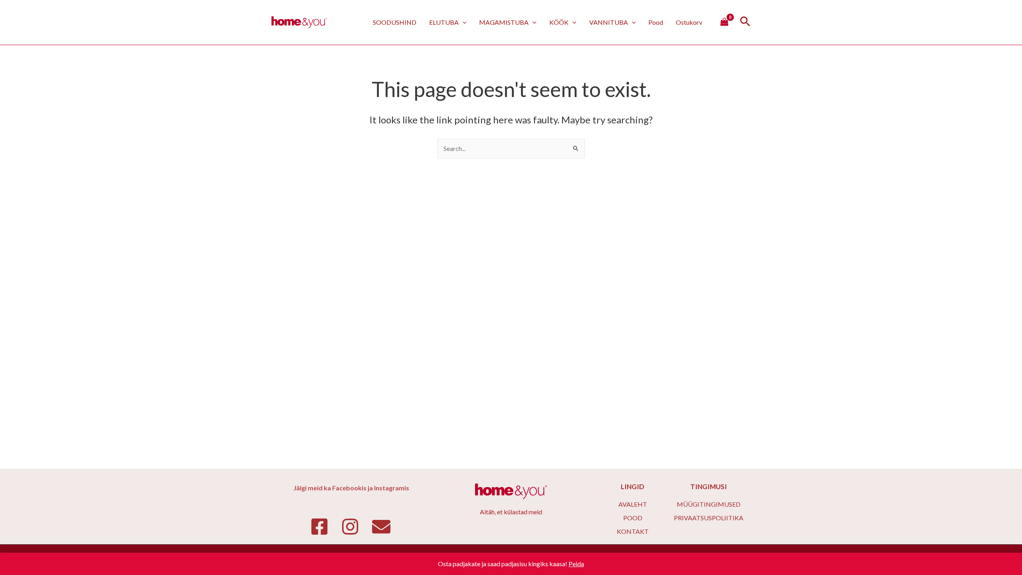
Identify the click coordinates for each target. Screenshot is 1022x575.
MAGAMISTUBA (504, 22)
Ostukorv (689, 22)
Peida (576, 563)
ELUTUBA (444, 22)
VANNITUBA (608, 22)
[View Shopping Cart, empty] (724, 22)
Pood (655, 22)
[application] (463, 22)
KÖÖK (558, 22)
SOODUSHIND (394, 22)
